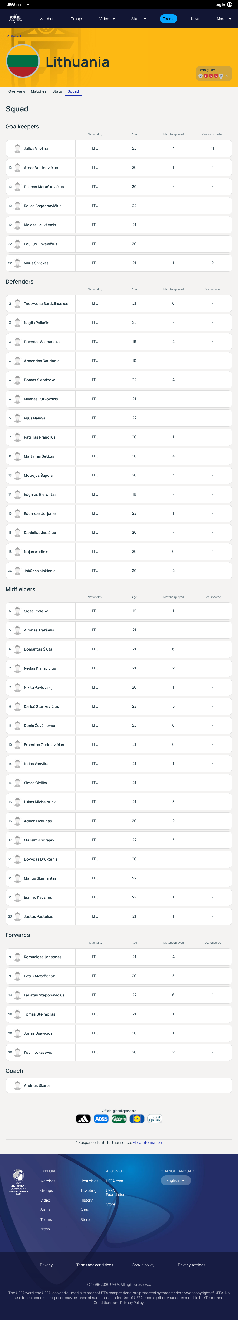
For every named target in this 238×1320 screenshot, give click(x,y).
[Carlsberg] (119, 1118)
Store (85, 1219)
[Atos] (101, 1118)
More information (147, 1142)
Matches (39, 91)
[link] (46, 18)
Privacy (46, 1264)
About (85, 1209)
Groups (46, 1190)
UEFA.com (114, 1180)
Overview (16, 91)
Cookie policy (143, 1264)
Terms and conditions (94, 1264)
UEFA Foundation (116, 1192)
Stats (57, 91)
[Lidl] (137, 1118)
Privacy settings (191, 1264)
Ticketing (88, 1190)
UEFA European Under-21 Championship (15, 18)
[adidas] (83, 1118)
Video (45, 1200)
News (45, 1229)
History (86, 1200)
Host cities (89, 1180)
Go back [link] (16, 36)
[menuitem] (49, 18)
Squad (73, 91)
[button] (107, 18)
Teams (46, 1219)
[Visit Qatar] (154, 1118)
